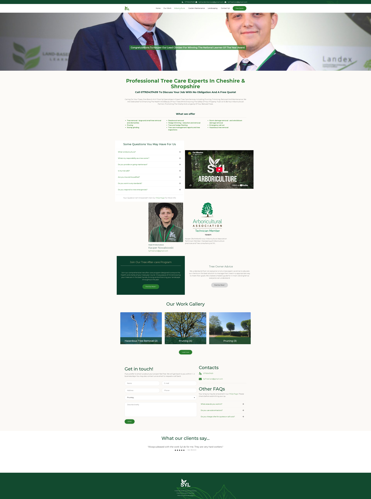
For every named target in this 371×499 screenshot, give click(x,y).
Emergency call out (216, 125)
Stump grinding (133, 127)
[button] (239, 8)
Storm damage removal (218, 120)
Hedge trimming (174, 123)
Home (158, 8)
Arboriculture (179, 8)
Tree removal (132, 120)
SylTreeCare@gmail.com (237, 2)
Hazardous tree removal (218, 127)
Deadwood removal (176, 120)
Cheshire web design (188, 495)
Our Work (167, 8)
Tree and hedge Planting (178, 125)
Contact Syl (225, 8)
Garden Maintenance (196, 8)
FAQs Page (160, 198)
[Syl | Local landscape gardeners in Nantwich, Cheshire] (127, 8)
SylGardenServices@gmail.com (211, 2)
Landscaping (212, 8)
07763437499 (190, 2)
